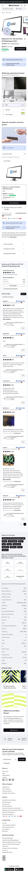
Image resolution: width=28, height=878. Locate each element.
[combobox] (14, 154)
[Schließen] (26, 1)
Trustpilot (4, 777)
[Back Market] (14, 5)
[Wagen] (24, 5)
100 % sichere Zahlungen (8, 814)
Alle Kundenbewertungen (8, 827)
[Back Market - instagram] (3, 780)
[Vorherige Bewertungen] (21, 524)
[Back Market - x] (13, 780)
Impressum (5, 850)
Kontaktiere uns (5, 787)
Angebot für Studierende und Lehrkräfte (11, 808)
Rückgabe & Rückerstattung (8, 793)
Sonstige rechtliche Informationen (10, 848)
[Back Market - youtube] (6, 780)
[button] (6, 31)
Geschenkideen (6, 829)
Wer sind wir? (5, 771)
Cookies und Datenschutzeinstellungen (11, 844)
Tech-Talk (4, 823)
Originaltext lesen (17, 433)
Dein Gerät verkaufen (7, 806)
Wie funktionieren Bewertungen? (11, 288)
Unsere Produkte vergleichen (9, 825)
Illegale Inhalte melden (7, 852)
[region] (14, 680)
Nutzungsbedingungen (7, 838)
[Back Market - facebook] (10, 780)
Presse (3, 773)
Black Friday (5, 831)
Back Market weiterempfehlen (9, 800)
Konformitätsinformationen (21, 213)
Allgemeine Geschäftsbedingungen (10, 840)
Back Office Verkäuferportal (8, 812)
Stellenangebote (6, 775)
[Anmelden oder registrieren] (21, 5)
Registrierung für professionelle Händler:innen (12, 810)
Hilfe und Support (6, 789)
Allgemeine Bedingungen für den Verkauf (11, 842)
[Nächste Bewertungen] (24, 524)
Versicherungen (6, 804)
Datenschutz (5, 846)
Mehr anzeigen (7, 319)
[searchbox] (22, 8)
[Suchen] (17, 9)
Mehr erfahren (13, 237)
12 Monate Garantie (6, 802)
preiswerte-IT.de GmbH (6, 214)
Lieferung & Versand (7, 791)
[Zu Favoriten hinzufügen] (24, 39)
